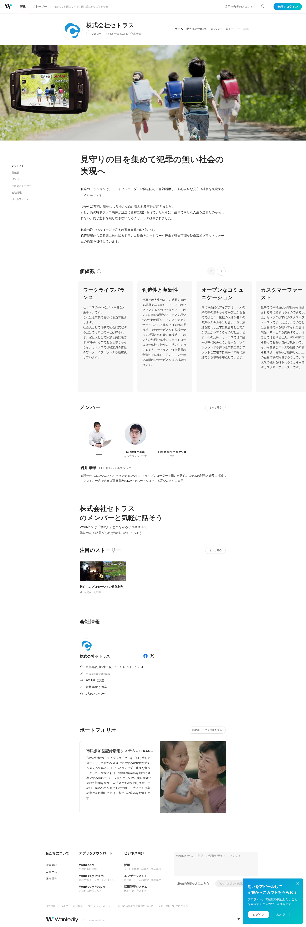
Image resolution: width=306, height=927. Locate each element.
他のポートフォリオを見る (207, 730)
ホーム (178, 29)
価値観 (15, 172)
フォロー (96, 33)
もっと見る (215, 407)
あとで (280, 914)
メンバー (216, 29)
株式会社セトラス (110, 25)
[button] (57, 853)
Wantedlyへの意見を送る (237, 883)
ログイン (258, 914)
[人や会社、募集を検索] (263, 6)
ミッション (18, 166)
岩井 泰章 (89, 467)
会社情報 (17, 192)
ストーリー (232, 29)
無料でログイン (287, 7)
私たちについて (197, 29)
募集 (246, 29)
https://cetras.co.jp (118, 33)
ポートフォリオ (20, 199)
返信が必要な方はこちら (193, 883)
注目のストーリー (22, 186)
